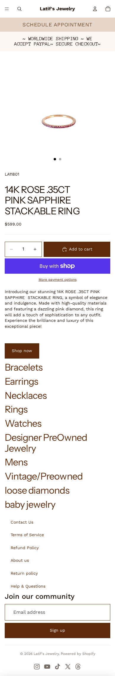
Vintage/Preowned (44, 476)
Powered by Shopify (78, 654)
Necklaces (26, 395)
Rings (16, 409)
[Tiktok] (57, 666)
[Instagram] (36, 666)
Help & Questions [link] (28, 586)
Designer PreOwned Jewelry (46, 443)
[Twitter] (67, 666)
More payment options (58, 280)
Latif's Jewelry (46, 654)
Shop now (22, 350)
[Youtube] (47, 666)
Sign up (57, 630)
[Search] (19, 8)
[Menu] (7, 9)
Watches (23, 423)
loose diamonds (37, 490)
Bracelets (23, 367)
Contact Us (22, 522)
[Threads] (78, 666)
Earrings (21, 381)
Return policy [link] (24, 573)
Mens (16, 462)
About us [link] (20, 560)
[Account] (94, 8)
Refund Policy (25, 547)
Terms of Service (27, 534)
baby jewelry (30, 504)
